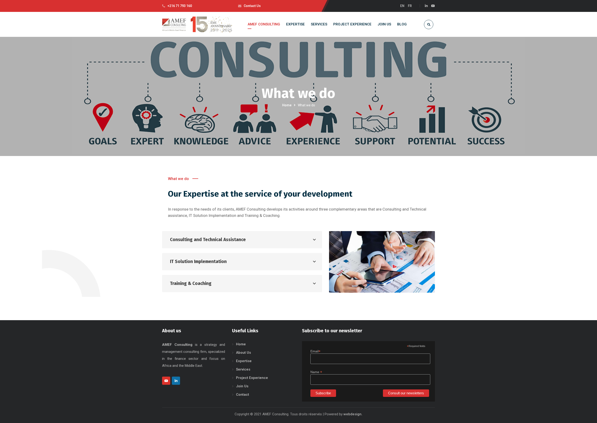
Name (316, 372)
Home (287, 105)
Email (315, 351)
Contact (242, 394)
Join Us (242, 386)
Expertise (244, 361)
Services (243, 369)
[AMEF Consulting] (197, 24)
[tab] (242, 239)
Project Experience (252, 378)
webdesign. (353, 414)
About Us (243, 352)
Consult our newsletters (406, 393)
